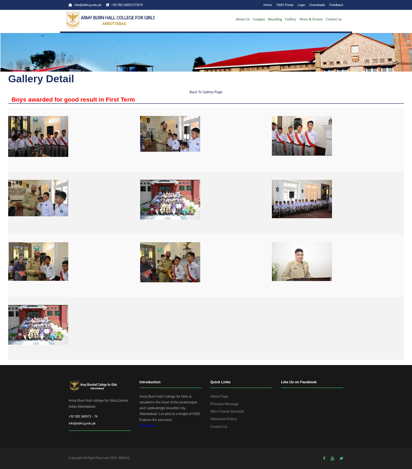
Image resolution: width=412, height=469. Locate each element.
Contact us (334, 19)
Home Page (219, 396)
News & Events (311, 19)
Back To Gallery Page (206, 92)
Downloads (317, 5)
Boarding (275, 19)
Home (268, 5)
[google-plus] (333, 458)
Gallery (291, 19)
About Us (242, 19)
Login (301, 5)
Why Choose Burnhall (227, 411)
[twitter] (341, 458)
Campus (259, 19)
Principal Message (224, 404)
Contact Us (218, 426)
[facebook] (324, 458)
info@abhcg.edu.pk (82, 423)
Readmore (147, 425)
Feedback (336, 5)
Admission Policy (223, 419)
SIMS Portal (284, 5)
